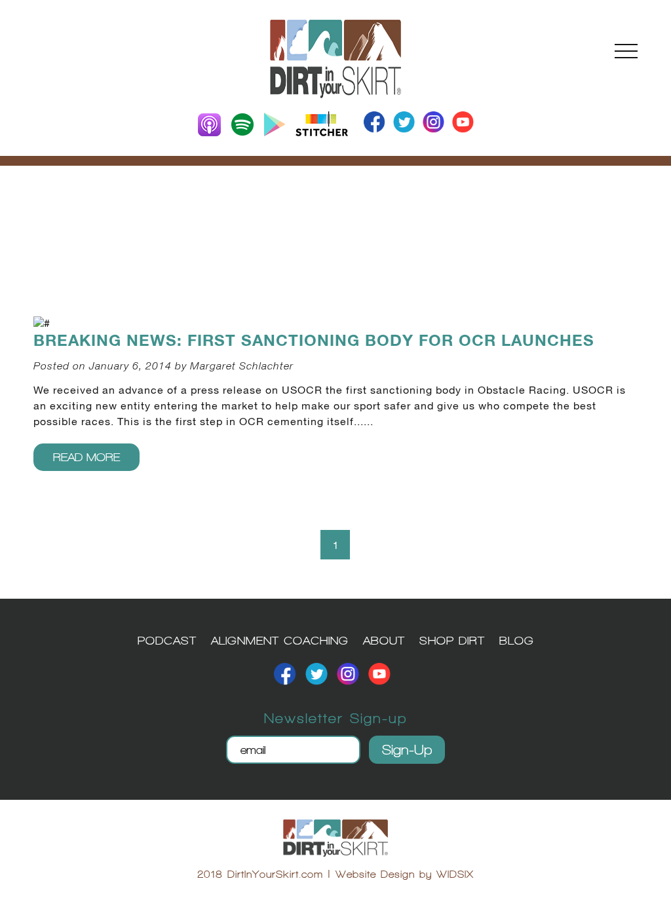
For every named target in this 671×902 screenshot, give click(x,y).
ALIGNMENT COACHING (280, 640)
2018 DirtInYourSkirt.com (260, 874)
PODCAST (167, 640)
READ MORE (86, 457)
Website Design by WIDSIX (405, 874)
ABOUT (384, 640)
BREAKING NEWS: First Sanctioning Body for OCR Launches (313, 341)
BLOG (516, 640)
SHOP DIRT (452, 640)
